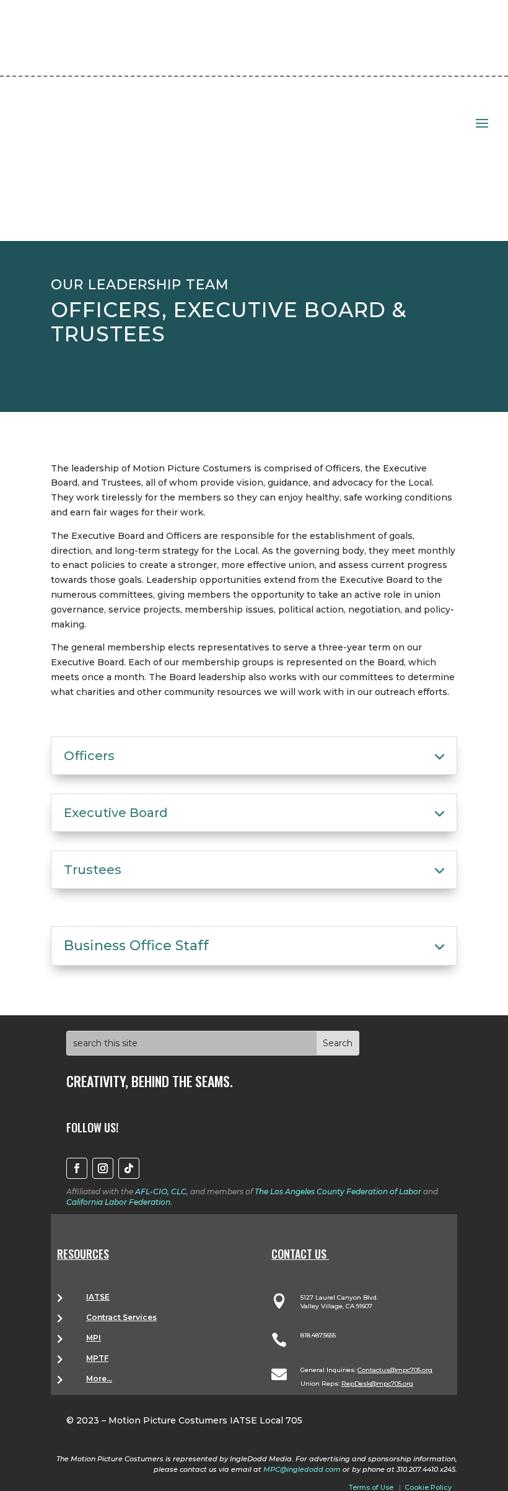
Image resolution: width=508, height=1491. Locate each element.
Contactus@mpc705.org (394, 1370)
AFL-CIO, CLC (160, 1191)
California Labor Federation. (119, 1202)
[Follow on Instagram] (102, 1168)
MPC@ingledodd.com (302, 1469)
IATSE (98, 1296)
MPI (93, 1337)
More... (99, 1378)
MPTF (97, 1358)
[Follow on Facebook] (76, 1168)
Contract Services (121, 1317)
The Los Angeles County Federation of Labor (338, 1191)
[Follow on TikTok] (128, 1168)
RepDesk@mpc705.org (377, 1384)
